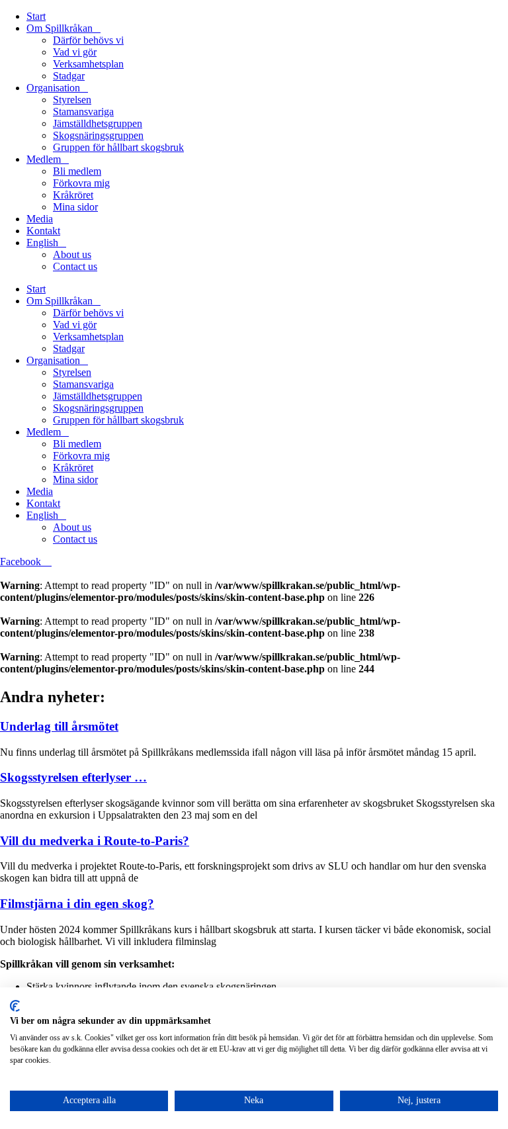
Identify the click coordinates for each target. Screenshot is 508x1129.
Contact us (75, 266)
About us (72, 254)
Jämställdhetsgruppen (97, 123)
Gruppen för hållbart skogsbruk (118, 147)
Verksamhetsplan (88, 63)
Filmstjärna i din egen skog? (77, 904)
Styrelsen (72, 99)
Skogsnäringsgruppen (98, 135)
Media (39, 218)
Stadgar (69, 75)
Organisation (53, 87)
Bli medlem (77, 171)
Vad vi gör (75, 52)
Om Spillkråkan (59, 28)
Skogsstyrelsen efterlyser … (73, 777)
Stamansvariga (83, 111)
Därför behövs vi (88, 40)
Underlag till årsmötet (59, 726)
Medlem (43, 159)
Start (36, 16)
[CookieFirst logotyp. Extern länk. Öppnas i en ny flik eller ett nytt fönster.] (15, 1006)
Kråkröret (73, 195)
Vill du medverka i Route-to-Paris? (94, 841)
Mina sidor (75, 206)
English (42, 242)
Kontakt (43, 230)
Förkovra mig (81, 183)
